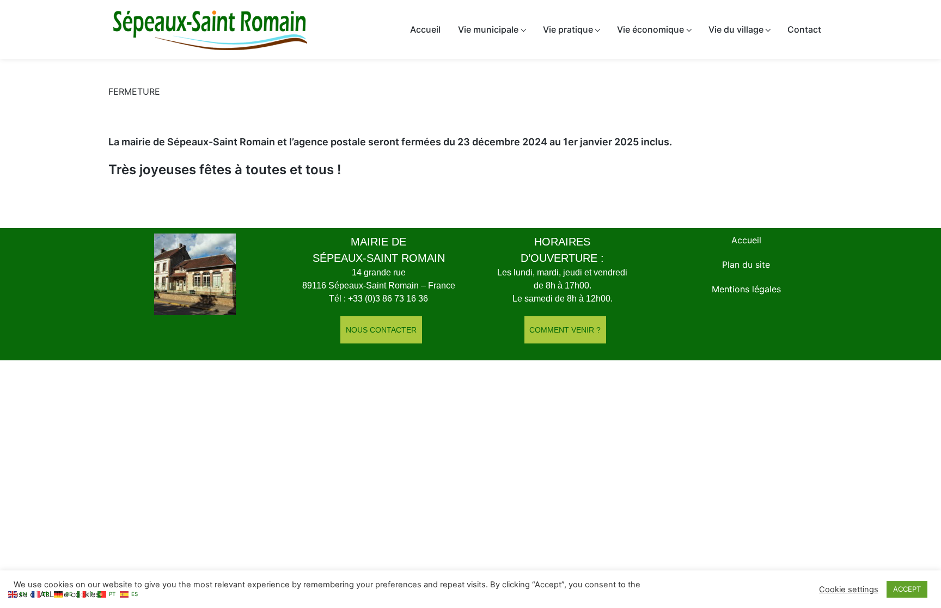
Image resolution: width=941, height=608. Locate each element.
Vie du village (735, 29)
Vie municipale (488, 29)
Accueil (425, 29)
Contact (804, 29)
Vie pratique (568, 29)
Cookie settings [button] (848, 589)
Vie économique (650, 29)
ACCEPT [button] (907, 589)
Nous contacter (381, 330)
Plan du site (746, 264)
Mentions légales (746, 289)
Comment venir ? (565, 330)
